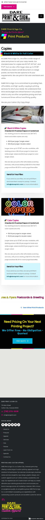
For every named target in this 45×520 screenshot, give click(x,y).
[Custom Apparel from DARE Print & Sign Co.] (11, 507)
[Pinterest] (12, 424)
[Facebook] (2, 424)
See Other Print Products (33, 308)
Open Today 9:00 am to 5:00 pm (14, 2)
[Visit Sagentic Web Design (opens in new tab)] (36, 518)
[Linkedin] (15, 424)
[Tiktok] (18, 424)
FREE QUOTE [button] (8, 7)
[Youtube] (9, 424)
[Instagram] (6, 424)
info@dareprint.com (15, 184)
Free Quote (21, 341)
